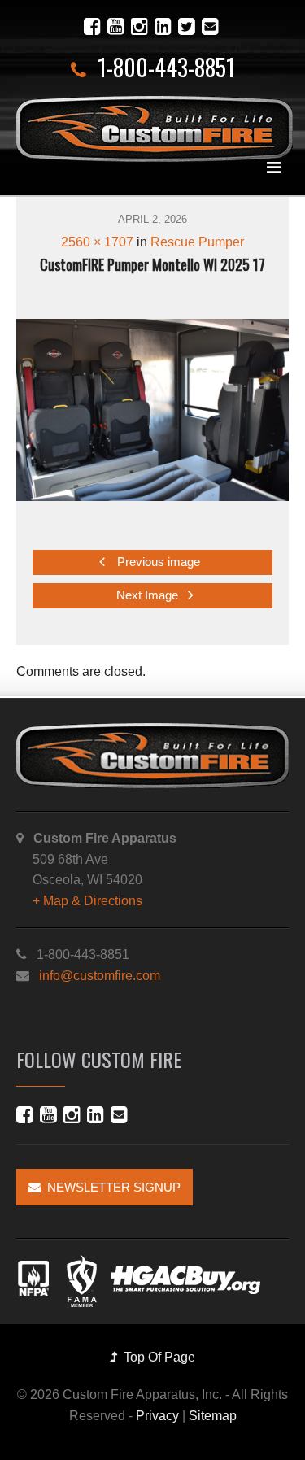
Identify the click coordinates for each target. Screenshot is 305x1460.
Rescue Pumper (197, 242)
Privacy (157, 1416)
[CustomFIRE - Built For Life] (154, 129)
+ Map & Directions (87, 901)
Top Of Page (156, 1357)
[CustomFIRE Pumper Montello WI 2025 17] (152, 409)
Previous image (157, 562)
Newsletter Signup (111, 1187)
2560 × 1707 (97, 242)
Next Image (148, 595)
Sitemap (213, 1416)
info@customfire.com (99, 976)
